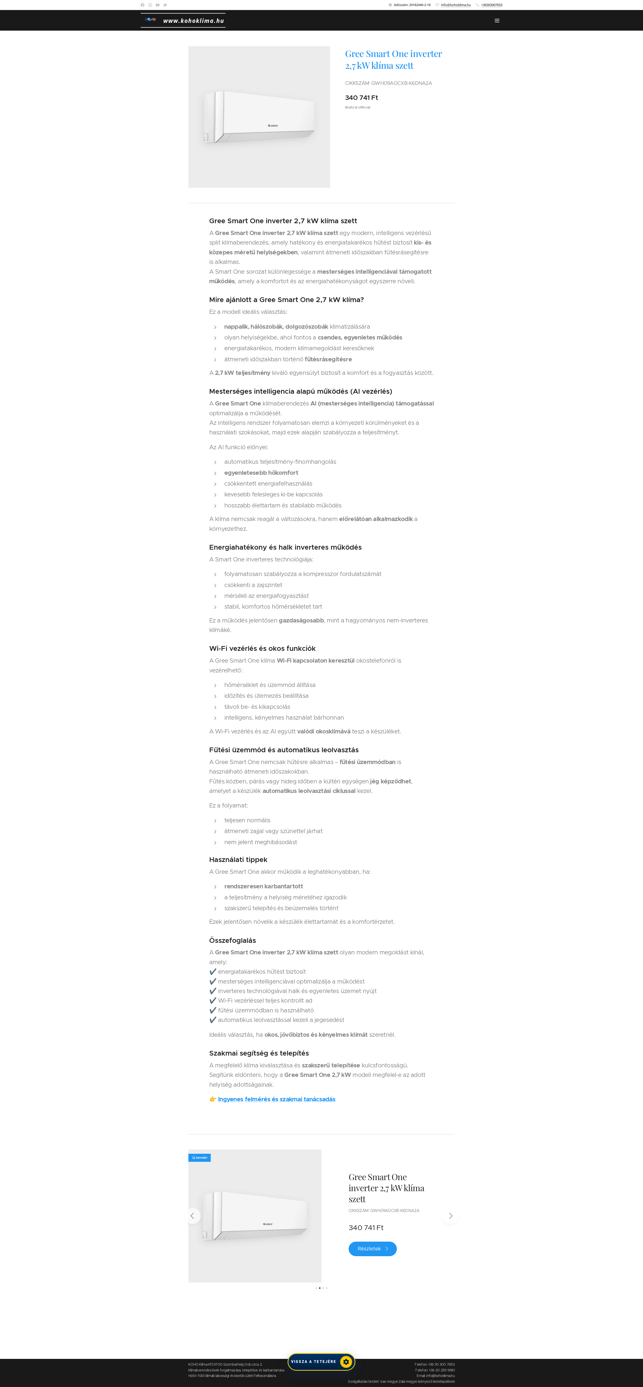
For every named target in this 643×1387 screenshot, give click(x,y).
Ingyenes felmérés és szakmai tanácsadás (276, 1099)
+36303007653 (491, 5)
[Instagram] (150, 5)
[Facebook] (142, 5)
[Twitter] (165, 5)
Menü (498, 20)
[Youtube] (157, 5)
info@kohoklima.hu (456, 5)
